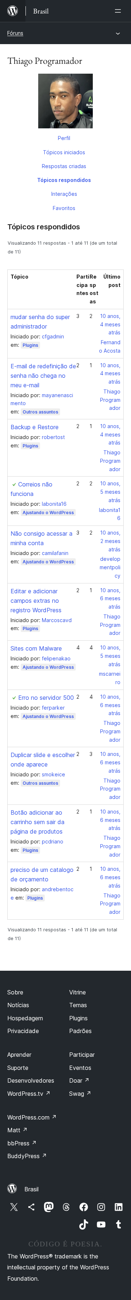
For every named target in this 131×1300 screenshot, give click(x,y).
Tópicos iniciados (64, 152)
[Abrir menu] (119, 11)
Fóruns (15, 33)
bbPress (22, 1143)
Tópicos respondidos (64, 180)
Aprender (19, 1054)
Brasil (31, 1189)
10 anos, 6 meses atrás (110, 598)
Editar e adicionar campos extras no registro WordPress (36, 600)
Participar (82, 1054)
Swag (80, 1093)
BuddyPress (27, 1156)
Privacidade (23, 1031)
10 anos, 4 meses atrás (110, 324)
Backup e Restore (35, 427)
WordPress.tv (29, 1093)
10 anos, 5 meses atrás (110, 491)
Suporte (17, 1067)
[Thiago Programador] (65, 102)
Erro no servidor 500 (46, 697)
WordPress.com (32, 1117)
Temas (78, 1005)
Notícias (18, 1005)
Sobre (15, 992)
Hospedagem (25, 1018)
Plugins (30, 345)
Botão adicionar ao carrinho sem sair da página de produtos (37, 822)
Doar (79, 1080)
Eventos (80, 1067)
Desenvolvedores (30, 1080)
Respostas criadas (64, 166)
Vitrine (77, 992)
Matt (17, 1130)
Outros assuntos (40, 412)
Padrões (80, 1031)
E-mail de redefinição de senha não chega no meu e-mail (43, 375)
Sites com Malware (36, 648)
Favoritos (64, 208)
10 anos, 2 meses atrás (110, 540)
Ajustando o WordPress (48, 512)
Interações (64, 194)
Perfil (64, 138)
